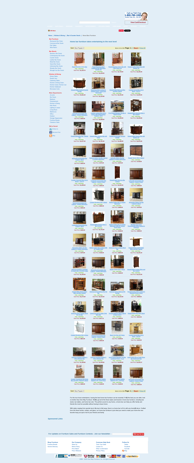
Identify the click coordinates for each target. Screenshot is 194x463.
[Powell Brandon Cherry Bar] (79, 65)
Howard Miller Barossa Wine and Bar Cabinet (117, 90)
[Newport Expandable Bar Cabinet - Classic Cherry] (98, 334)
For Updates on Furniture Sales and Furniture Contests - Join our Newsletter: (79, 434)
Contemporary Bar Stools (57, 55)
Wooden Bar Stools (55, 68)
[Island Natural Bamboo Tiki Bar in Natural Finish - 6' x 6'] (117, 356)
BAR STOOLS (59, 26)
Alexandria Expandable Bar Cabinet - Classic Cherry (136, 380)
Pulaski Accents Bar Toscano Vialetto (117, 137)
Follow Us (55, 129)
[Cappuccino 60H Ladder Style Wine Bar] (98, 312)
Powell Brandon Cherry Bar (79, 67)
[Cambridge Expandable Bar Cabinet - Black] (79, 224)
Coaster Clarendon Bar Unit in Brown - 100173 (79, 181)
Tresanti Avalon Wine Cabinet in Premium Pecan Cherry (136, 292)
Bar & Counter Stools (73, 35)
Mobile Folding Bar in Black (117, 269)
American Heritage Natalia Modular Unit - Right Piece (98, 379)
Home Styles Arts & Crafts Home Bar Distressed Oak (136, 358)
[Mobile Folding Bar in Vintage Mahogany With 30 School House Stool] (117, 223)
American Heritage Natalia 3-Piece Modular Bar (98, 358)
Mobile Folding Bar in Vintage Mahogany (117, 203)
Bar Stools (52, 51)
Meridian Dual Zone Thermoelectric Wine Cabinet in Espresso (136, 226)
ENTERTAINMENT (90, 26)
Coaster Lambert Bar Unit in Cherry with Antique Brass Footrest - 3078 (98, 114)
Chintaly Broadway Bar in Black (98, 202)
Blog (54, 135)
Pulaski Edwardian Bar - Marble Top (79, 137)
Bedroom (52, 99)
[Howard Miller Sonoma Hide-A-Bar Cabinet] (136, 112)
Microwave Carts (55, 89)
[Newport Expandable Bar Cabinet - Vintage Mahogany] (79, 202)
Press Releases (76, 450)
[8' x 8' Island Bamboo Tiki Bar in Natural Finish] (117, 112)
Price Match (75, 448)
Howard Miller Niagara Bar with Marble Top (136, 137)
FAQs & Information (102, 448)
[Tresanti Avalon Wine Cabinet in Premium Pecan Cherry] (136, 290)
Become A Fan (56, 132)
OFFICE (125, 26)
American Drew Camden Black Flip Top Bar (79, 314)
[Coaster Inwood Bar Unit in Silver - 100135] (136, 334)
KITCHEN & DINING (104, 26)
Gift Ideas (53, 30)
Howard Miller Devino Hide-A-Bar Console (98, 225)
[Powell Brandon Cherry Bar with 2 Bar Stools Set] (117, 65)
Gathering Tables (55, 80)
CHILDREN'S (79, 26)
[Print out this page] (72, 31)
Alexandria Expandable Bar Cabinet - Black (79, 159)
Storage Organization (56, 118)
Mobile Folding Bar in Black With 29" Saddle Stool (98, 248)
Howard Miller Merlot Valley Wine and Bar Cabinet (79, 292)
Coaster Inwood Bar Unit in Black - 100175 (136, 90)
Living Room (53, 110)
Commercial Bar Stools (56, 43)
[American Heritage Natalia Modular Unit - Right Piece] (98, 378)
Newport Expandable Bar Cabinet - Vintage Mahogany (79, 203)
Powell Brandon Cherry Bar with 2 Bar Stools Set (117, 67)
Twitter (126, 444)
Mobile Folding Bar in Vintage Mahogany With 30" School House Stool (117, 226)
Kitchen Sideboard (55, 87)
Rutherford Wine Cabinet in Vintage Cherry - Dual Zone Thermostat (98, 91)
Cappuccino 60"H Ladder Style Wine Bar (98, 314)
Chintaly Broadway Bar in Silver (79, 335)
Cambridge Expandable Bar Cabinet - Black (79, 225)
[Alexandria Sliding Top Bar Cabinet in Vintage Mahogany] (79, 246)
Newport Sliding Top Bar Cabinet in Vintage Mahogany (98, 158)
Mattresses (53, 112)
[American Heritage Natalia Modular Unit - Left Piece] (117, 378)
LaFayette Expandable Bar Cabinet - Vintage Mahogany (79, 114)
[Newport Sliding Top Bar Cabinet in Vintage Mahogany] (98, 157)
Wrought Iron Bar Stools (57, 70)
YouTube (126, 448)
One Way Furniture (61, 18)
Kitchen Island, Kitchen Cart (58, 85)
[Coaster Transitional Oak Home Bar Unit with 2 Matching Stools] (79, 378)
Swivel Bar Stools (55, 64)
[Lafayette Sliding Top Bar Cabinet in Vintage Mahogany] (117, 157)
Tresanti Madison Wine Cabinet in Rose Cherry (117, 314)
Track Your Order (101, 444)
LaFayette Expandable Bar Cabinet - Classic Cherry (136, 181)
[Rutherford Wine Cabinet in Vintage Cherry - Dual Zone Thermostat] (98, 89)
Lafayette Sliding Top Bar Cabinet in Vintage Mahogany (117, 158)
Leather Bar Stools (55, 60)
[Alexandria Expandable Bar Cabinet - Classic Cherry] (136, 378)
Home (50, 35)
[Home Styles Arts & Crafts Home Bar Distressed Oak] (136, 356)
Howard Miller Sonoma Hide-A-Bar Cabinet (136, 113)
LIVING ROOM (117, 26)
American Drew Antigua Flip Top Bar (98, 292)
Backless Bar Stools (56, 53)
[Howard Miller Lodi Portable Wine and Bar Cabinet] (136, 246)
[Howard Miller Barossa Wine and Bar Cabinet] (117, 89)
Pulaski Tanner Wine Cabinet (136, 158)
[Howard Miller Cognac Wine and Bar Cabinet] (136, 268)
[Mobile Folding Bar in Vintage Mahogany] (117, 201)
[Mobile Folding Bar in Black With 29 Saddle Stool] (98, 246)
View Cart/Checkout (138, 22)
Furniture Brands (55, 120)
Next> (136, 48)
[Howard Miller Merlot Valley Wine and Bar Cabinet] (79, 290)
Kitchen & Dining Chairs (57, 82)
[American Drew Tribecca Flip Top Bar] (117, 290)
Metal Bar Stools (55, 62)
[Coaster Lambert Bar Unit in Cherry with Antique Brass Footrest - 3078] (98, 112)
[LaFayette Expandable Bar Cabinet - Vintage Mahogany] (79, 112)
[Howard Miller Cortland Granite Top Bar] (79, 89)
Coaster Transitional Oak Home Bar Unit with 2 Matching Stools (79, 379)
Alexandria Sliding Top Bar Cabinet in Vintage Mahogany (79, 248)
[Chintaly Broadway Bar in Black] (98, 201)
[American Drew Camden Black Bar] (117, 246)
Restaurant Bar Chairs (56, 41)
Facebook (127, 446)
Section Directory (53, 446)
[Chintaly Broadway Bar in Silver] (79, 334)
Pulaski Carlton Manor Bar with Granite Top (136, 67)
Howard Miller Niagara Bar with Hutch (98, 137)
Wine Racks (53, 47)
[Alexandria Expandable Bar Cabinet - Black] (79, 157)
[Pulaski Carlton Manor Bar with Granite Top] (136, 65)
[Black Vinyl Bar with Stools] (117, 334)
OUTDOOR (134, 26)
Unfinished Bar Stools (56, 66)
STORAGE (143, 26)
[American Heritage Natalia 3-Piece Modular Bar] (98, 356)
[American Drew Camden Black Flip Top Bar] (79, 312)
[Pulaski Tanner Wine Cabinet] (136, 157)
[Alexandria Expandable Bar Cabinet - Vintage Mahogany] (98, 269)
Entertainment (54, 101)
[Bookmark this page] (62, 31)
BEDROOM (69, 26)
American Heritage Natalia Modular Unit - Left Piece (117, 379)
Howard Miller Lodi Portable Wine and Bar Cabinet (136, 248)
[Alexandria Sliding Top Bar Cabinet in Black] (136, 201)
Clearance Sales (55, 122)
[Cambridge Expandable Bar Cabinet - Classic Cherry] (98, 179)
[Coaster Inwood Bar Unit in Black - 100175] (136, 89)
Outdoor (52, 116)
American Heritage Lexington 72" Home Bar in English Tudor (79, 270)
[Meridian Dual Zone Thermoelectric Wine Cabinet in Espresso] (136, 223)
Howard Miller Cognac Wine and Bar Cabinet (136, 270)
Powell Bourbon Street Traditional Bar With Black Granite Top (98, 68)
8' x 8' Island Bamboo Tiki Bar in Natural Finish (117, 113)
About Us (74, 444)
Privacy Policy (100, 450)
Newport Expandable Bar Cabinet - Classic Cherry (98, 336)
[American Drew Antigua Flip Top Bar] (98, 290)
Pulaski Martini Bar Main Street (136, 313)
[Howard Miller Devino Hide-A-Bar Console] (98, 223)
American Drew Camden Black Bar (117, 248)
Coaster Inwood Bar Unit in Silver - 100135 (136, 335)
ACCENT (49, 26)
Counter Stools (54, 57)
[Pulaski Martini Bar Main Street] (136, 312)
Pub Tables (53, 45)
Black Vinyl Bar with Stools (117, 335)
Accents (52, 95)
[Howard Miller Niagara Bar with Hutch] (98, 135)
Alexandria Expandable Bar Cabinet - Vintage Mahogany (98, 270)
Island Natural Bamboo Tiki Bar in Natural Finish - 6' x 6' (117, 358)
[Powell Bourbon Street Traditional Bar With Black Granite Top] (98, 65)
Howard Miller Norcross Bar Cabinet (117, 181)
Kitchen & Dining (59, 35)
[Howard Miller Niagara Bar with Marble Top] (136, 135)
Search (113, 22)
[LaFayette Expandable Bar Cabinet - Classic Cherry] (136, 179)
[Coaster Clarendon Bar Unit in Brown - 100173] (79, 179)
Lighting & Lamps (55, 107)
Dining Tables (54, 76)
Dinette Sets (53, 78)
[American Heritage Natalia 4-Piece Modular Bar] (79, 356)
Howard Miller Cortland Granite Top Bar (79, 90)
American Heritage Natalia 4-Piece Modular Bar (80, 358)
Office (51, 114)
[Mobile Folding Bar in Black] (117, 268)
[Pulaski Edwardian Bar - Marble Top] (79, 135)
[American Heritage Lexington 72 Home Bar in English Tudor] (79, 268)
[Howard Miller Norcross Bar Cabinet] (117, 179)
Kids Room (53, 105)
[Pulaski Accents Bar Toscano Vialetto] (117, 135)
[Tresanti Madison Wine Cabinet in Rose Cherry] (117, 312)
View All (142, 48)
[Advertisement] (37, 4)
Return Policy (76, 446)
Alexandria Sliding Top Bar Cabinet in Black (136, 203)
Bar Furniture (53, 39)
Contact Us (99, 446)
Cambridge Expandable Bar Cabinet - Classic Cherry (98, 181)
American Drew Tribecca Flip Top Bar (117, 292)
